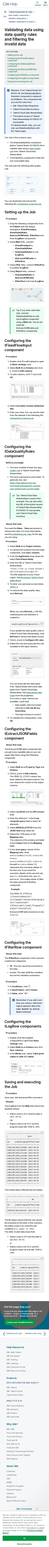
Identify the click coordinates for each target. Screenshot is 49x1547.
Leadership (12, 1475)
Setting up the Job (15, 55)
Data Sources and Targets (18, 1455)
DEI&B (9, 1482)
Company (11, 1471)
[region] (24, 1529)
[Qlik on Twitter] (37, 1509)
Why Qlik (10, 1429)
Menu (45, 5)
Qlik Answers (12, 1409)
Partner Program (14, 1490)
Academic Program (15, 1486)
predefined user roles (22, 534)
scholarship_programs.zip (29, 204)
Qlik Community (24, 1509)
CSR (8, 1478)
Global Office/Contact (16, 1501)
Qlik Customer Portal (16, 1367)
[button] (42, 623)
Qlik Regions (12, 1459)
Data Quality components (18, 15)
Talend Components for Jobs (20, 12)
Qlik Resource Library (16, 1371)
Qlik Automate (13, 1417)
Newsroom (11, 1497)
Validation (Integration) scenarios (21, 22)
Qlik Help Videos (14, 1352)
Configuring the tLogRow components (23, 78)
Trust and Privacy (14, 1436)
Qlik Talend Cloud (14, 1391)
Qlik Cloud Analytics (15, 1406)
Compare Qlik (13, 1447)
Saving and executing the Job (20, 81)
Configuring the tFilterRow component (23, 75)
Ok (24, 1538)
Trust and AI (12, 1440)
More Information (24, 1544)
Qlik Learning (12, 1363)
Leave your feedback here (20, 1322)
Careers (10, 1493)
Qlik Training (12, 1359)
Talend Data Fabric (15, 1395)
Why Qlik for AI (13, 1444)
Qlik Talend (12, 1387)
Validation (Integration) (17, 18)
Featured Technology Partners (20, 1451)
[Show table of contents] (5, 11)
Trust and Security (15, 1433)
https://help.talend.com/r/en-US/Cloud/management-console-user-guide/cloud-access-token (25, 486)
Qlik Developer (13, 1356)
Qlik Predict (12, 1413)
